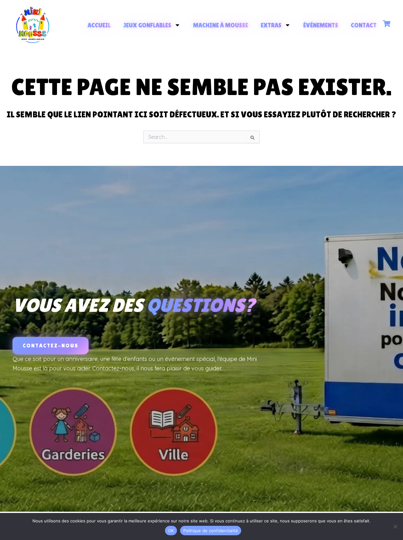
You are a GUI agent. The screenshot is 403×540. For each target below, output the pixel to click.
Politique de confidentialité (210, 530)
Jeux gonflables (147, 25)
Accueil (99, 25)
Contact (364, 25)
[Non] (395, 526)
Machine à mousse (220, 25)
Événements (320, 25)
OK (171, 530)
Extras (271, 25)
